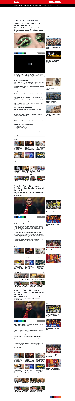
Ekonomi (20, 5)
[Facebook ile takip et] (55, 5)
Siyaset (30, 5)
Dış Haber (24, 5)
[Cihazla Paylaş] (25, 53)
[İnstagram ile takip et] (54, 5)
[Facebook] (15, 53)
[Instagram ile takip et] (57, 397)
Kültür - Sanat (35, 5)
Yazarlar (40, 5)
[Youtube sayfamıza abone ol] (59, 5)
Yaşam (51, 5)
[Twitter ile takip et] (57, 5)
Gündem (16, 5)
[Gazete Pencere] (17, 2)
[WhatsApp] (23, 53)
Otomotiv (47, 5)
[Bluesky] (19, 53)
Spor (28, 5)
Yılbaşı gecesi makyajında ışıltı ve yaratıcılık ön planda (30, 20)
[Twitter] (17, 53)
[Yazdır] (38, 53)
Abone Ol (51, 2)
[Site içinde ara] (60, 5)
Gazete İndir (57, 2)
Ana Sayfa (16, 20)
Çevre (44, 5)
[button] (40, 53)
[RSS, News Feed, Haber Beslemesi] (60, 397)
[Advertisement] (53, 27)
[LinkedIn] (21, 53)
